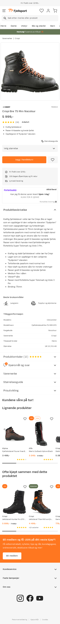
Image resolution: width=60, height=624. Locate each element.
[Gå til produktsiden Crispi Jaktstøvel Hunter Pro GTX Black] (14, 502)
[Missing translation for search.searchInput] (5, 18)
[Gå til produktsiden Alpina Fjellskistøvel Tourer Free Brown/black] (14, 434)
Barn (52, 26)
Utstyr (24, 26)
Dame (14, 26)
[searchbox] (33, 18)
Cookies (45, 619)
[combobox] (30, 18)
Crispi (17, 38)
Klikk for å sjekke (30, 197)
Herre (3, 26)
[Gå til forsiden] (17, 11)
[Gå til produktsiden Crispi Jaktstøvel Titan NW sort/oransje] (41, 502)
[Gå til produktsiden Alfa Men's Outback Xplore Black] (41, 434)
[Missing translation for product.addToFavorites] (52, 159)
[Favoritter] (41, 10)
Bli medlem (12, 555)
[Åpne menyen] (4, 10)
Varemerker (7, 38)
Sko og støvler (39, 26)
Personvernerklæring (19, 619)
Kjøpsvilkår (35, 619)
